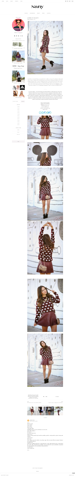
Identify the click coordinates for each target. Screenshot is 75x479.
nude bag (29, 396)
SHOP (21, 1)
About (11, 1)
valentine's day (31, 398)
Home (3, 1)
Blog (7, 1)
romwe (30, 397)
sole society (34, 397)
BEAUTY (38, 13)
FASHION (26, 13)
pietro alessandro (35, 396)
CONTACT (16, 1)
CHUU (42, 104)
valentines (36, 398)
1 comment (57, 396)
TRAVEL (43, 13)
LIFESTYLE (48, 13)
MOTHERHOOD (32, 13)
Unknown (32, 420)
